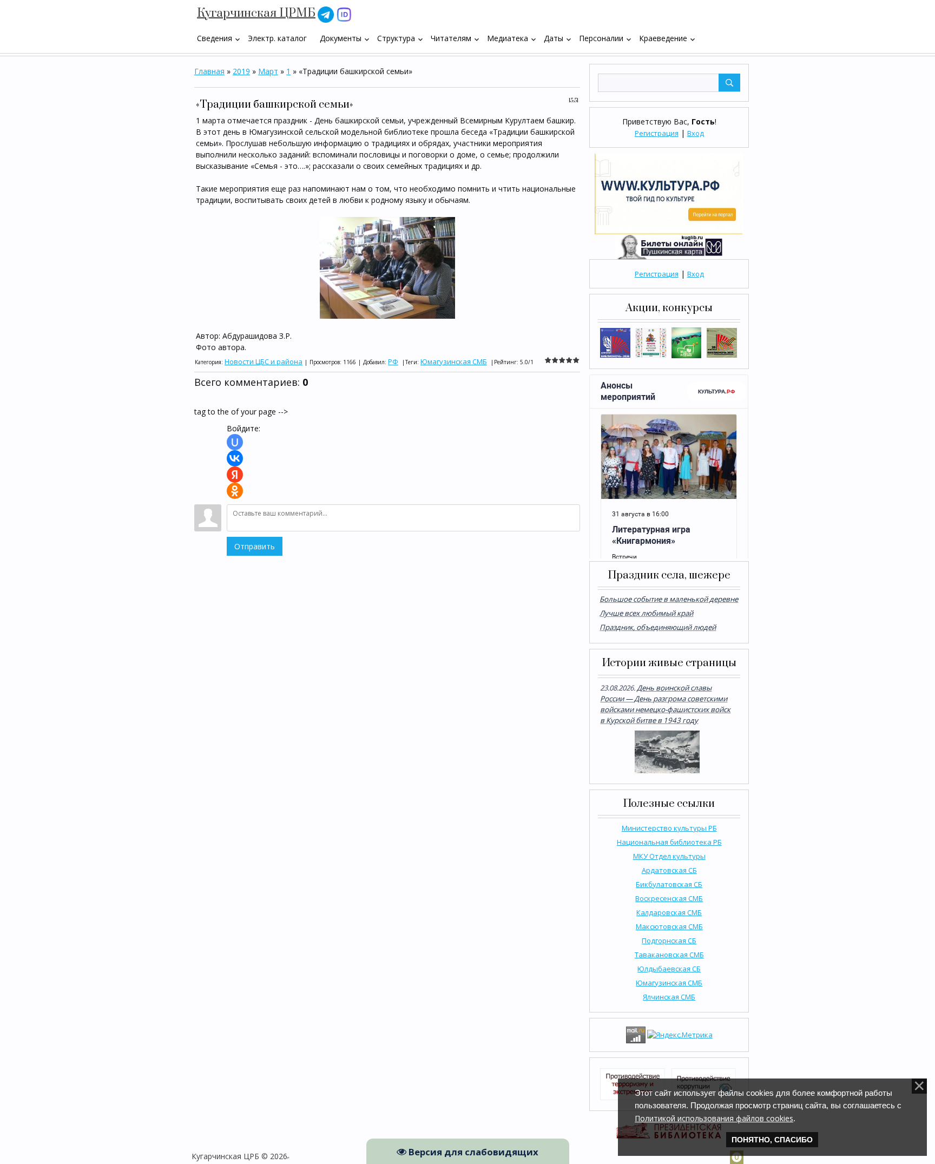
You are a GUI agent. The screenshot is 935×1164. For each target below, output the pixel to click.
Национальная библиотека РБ (669, 842)
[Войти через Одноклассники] (235, 491)
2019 (241, 71)
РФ (393, 361)
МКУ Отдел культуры (669, 856)
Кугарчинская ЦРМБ (256, 13)
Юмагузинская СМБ (669, 983)
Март (268, 71)
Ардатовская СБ (669, 870)
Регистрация (657, 133)
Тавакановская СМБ (669, 954)
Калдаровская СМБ (669, 912)
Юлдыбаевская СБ (669, 969)
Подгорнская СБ (669, 940)
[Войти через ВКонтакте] (235, 458)
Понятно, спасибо (772, 1139)
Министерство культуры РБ (669, 828)
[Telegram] (326, 14)
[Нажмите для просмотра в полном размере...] (387, 267)
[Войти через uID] (235, 442)
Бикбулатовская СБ (669, 884)
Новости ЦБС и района (263, 361)
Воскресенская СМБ (669, 898)
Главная (209, 71)
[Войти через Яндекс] (235, 474)
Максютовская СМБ (669, 926)
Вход (695, 133)
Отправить (254, 546)
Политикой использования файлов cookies (714, 1118)
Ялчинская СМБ (669, 997)
